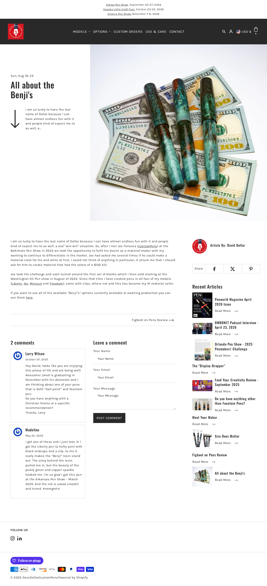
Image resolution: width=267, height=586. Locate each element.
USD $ (246, 32)
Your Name (101, 351)
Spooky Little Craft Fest (119, 9)
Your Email (101, 370)
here (29, 297)
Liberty (17, 283)
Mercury (36, 283)
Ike (26, 283)
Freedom (56, 283)
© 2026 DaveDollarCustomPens (34, 577)
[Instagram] (12, 538)
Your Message (104, 388)
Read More (223, 311)
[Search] (224, 31)
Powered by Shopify (73, 577)
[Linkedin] (19, 538)
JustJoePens (147, 246)
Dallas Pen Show (117, 4)
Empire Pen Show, (119, 13)
